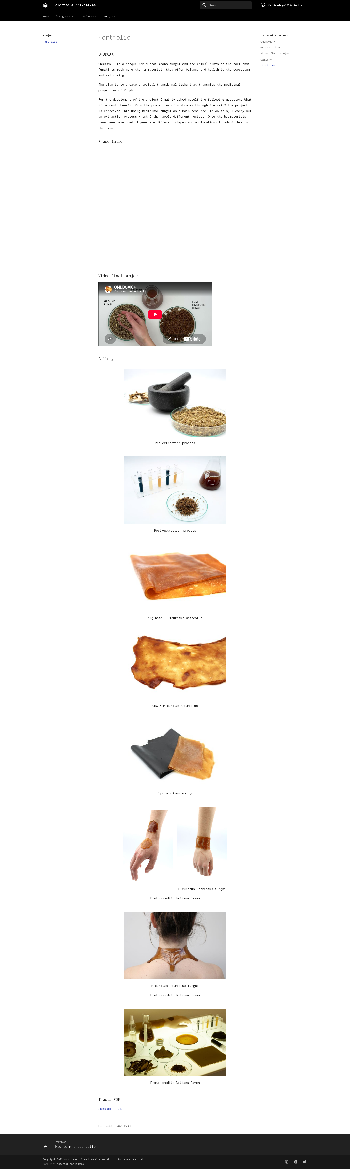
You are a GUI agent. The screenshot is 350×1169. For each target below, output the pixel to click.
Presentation (270, 47)
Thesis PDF (268, 65)
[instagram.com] (286, 1161)
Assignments (65, 16)
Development (89, 16)
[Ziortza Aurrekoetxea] (45, 5)
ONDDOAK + (267, 41)
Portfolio (50, 41)
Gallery (266, 59)
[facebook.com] (295, 1161)
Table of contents (274, 35)
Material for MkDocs (70, 1163)
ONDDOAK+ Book (110, 1109)
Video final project (275, 53)
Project (110, 16)
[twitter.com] (304, 1161)
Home (46, 16)
